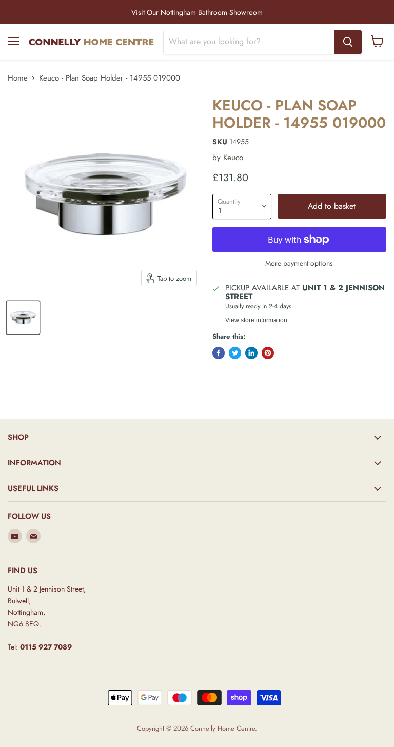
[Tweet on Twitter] (235, 353)
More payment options (299, 263)
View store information (256, 320)
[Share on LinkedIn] (251, 353)
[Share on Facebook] (218, 353)
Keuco (233, 157)
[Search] (348, 42)
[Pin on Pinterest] (268, 353)
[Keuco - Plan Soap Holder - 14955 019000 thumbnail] (23, 317)
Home (18, 78)
